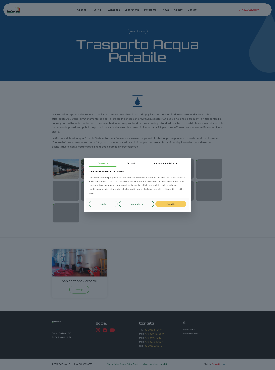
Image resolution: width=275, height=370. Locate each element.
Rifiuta (103, 203)
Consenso (103, 163)
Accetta (170, 203)
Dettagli (131, 163)
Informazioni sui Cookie (165, 163)
